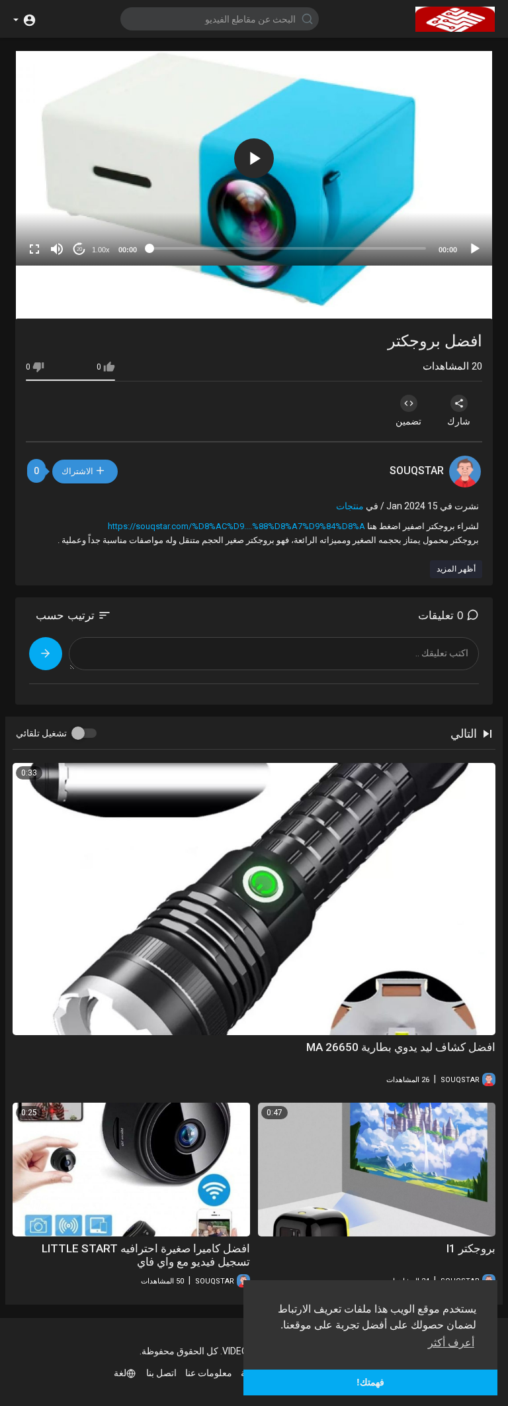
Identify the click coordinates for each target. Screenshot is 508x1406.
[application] (254, 158)
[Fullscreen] (34, 249)
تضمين (408, 421)
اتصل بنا (161, 1373)
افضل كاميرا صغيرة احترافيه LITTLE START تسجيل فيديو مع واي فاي (146, 1255)
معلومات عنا (208, 1373)
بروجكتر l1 (470, 1248)
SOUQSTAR (417, 470)
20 (79, 249)
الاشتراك (79, 471)
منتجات (350, 506)
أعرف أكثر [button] (451, 1342)
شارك (458, 421)
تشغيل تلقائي (41, 733)
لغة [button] (120, 1373)
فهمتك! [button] (370, 1382)
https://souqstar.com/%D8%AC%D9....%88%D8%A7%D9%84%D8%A (236, 526)
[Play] (475, 249)
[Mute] (57, 249)
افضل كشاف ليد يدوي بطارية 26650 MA (400, 1047)
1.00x (101, 250)
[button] (24, 19)
